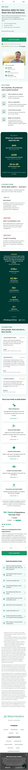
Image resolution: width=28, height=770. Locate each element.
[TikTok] (11, 720)
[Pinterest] (19, 720)
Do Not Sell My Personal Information (14, 764)
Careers (22, 729)
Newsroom (11, 732)
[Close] (26, 754)
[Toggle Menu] (3, 1)
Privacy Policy (10, 747)
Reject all (7, 767)
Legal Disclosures (17, 741)
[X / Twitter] (17, 720)
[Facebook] (9, 720)
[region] (14, 761)
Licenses (18, 747)
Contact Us (6, 729)
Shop (17, 732)
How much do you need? (8, 31)
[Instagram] (15, 720)
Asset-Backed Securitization (14, 751)
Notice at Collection (19, 744)
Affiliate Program (14, 729)
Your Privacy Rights (8, 744)
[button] (3, 548)
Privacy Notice (20, 763)
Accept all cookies (20, 767)
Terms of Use (8, 741)
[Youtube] (13, 720)
